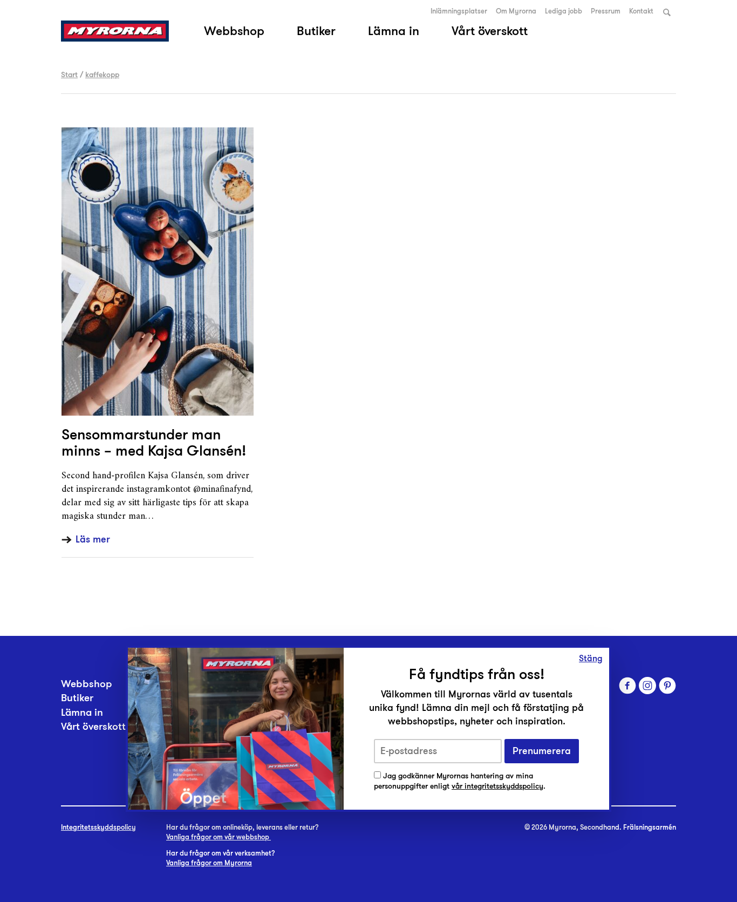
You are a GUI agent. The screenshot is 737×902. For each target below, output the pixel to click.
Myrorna (115, 31)
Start (69, 74)
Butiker (316, 30)
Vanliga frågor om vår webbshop (218, 837)
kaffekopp (102, 74)
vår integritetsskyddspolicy (497, 786)
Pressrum (605, 11)
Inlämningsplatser (459, 11)
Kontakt (641, 11)
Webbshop (234, 30)
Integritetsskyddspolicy (98, 827)
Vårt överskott (490, 30)
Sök (667, 12)
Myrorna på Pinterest (667, 685)
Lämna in (393, 30)
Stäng (591, 658)
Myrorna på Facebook (627, 685)
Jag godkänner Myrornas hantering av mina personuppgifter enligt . (459, 781)
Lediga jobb (563, 11)
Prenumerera (542, 751)
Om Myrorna (516, 11)
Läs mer (93, 539)
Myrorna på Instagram (647, 685)
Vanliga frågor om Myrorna (209, 863)
